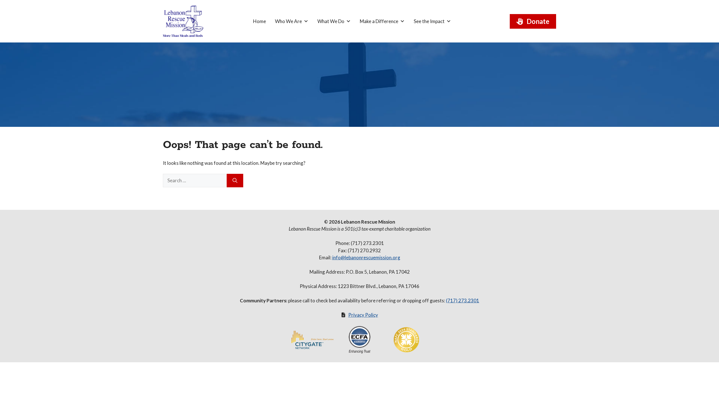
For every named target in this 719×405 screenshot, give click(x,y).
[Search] (235, 180)
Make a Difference (379, 21)
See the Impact (429, 21)
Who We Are (288, 21)
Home (259, 21)
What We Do (330, 21)
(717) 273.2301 (462, 300)
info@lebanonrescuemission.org (366, 257)
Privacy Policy (363, 315)
